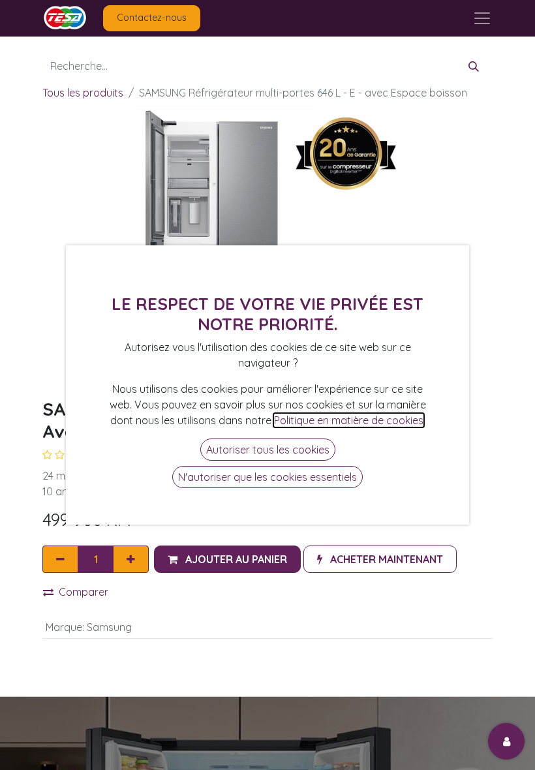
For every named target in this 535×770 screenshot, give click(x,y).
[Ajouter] (131, 559)
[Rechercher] (474, 66)
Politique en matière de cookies (348, 420)
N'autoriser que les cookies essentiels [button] (267, 477)
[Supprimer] (60, 559)
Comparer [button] (83, 591)
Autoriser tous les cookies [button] (267, 449)
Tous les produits (82, 92)
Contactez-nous (152, 17)
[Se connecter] (506, 741)
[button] (227, 559)
